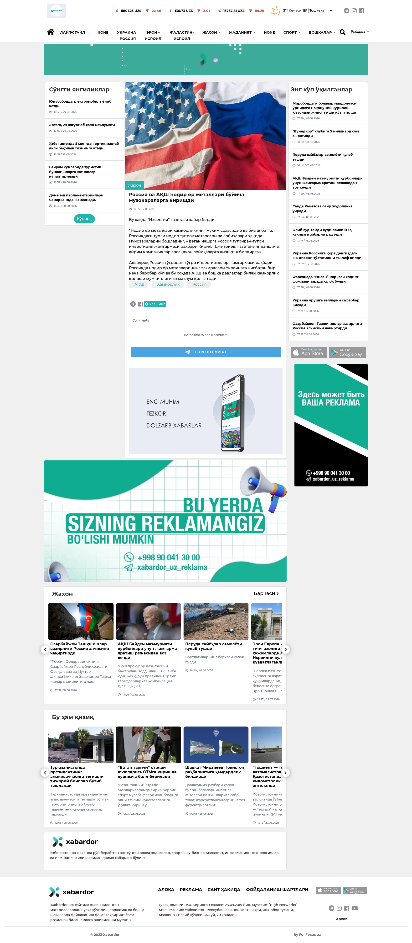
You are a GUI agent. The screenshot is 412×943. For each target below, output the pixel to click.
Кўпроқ (84, 218)
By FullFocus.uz (307, 934)
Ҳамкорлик (168, 284)
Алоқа (166, 889)
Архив (341, 919)
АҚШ (139, 284)
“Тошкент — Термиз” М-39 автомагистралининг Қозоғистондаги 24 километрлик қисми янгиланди (212, 776)
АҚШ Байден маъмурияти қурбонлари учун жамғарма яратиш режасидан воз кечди (79, 651)
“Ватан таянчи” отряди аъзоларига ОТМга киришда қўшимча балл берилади (79, 772)
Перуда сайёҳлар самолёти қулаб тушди (146, 646)
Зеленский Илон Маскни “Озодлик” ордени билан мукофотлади (279, 772)
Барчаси (265, 593)
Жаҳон (134, 185)
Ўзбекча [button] (358, 32)
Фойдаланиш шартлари (277, 889)
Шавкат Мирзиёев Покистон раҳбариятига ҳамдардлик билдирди (147, 772)
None (103, 32)
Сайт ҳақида (224, 889)
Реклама (191, 889)
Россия (199, 284)
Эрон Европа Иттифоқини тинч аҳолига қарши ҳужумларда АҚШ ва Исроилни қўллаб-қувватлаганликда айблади (214, 653)
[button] (74, 32)
